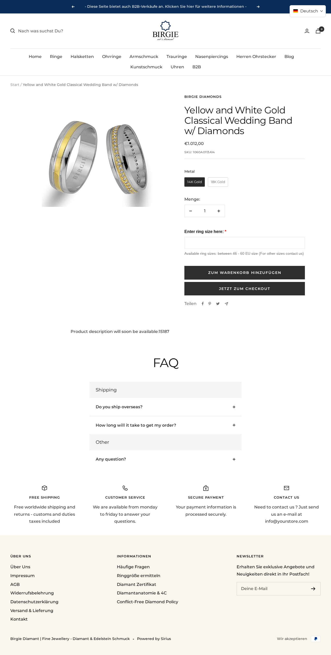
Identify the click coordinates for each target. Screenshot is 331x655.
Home (35, 56)
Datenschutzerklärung (34, 601)
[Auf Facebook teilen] (203, 303)
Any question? (111, 459)
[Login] (307, 31)
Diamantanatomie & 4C (142, 593)
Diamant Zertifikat (136, 584)
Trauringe (177, 56)
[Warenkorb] (318, 30)
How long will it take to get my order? (136, 425)
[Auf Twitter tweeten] (218, 303)
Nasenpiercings (211, 56)
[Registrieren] (313, 589)
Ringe (56, 56)
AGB (15, 584)
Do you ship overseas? (119, 406)
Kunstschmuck (146, 66)
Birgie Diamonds (203, 96)
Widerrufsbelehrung (32, 593)
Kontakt (19, 619)
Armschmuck (144, 56)
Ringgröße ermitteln (138, 575)
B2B (196, 66)
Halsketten (82, 56)
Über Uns (20, 566)
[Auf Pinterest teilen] (209, 303)
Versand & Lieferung (31, 610)
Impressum (22, 575)
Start (14, 84)
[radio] (194, 182)
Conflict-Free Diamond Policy (147, 601)
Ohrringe (111, 56)
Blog (289, 56)
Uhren (177, 66)
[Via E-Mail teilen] (226, 303)
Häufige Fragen (133, 566)
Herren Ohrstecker (256, 56)
